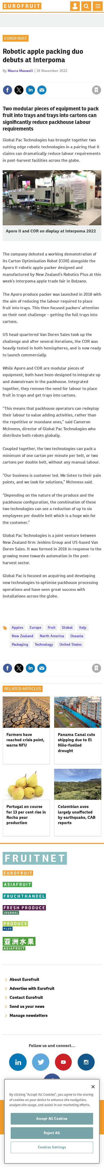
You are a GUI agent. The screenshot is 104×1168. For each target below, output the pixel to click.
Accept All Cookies (51, 1118)
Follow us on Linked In (17, 1062)
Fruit (51, 627)
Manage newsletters (28, 1015)
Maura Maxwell (20, 70)
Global (67, 627)
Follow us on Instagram (86, 1062)
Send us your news (27, 1006)
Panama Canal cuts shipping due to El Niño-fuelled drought (76, 742)
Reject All (52, 1133)
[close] (100, 78)
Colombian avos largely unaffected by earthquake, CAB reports (76, 814)
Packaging (20, 644)
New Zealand (22, 636)
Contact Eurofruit (26, 997)
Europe (35, 627)
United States (70, 644)
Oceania (76, 636)
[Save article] (96, 90)
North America (52, 636)
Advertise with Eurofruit (32, 988)
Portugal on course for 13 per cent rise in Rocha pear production (26, 814)
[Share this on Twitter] (19, 90)
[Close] (93, 1087)
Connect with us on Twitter (40, 1062)
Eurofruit (15, 38)
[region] (52, 1121)
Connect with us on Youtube (63, 1062)
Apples (17, 627)
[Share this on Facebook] (7, 90)
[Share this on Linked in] (30, 90)
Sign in (33, 78)
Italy (82, 627)
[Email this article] (42, 90)
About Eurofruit (24, 979)
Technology (44, 644)
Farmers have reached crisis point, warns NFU (25, 740)
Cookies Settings (52, 1147)
